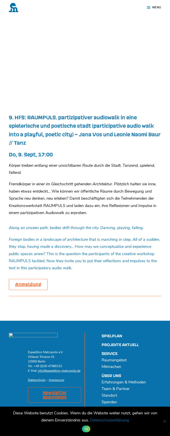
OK (86, 429)
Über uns (111, 376)
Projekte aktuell (120, 345)
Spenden (109, 402)
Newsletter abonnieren (55, 394)
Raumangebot (114, 360)
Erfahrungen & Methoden (124, 383)
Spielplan (112, 336)
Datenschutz (36, 380)
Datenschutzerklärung (109, 421)
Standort (109, 396)
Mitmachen (111, 367)
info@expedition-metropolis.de (58, 371)
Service (110, 354)
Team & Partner (115, 389)
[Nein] (164, 421)
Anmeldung (28, 284)
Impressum (56, 380)
